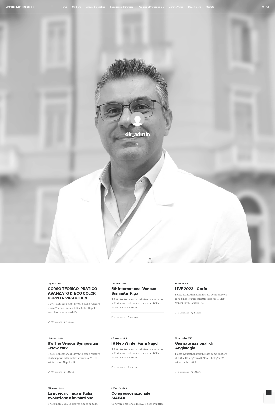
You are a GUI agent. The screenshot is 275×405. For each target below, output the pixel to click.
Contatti (210, 7)
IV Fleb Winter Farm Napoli (135, 343)
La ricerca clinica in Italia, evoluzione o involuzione (70, 395)
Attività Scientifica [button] (95, 7)
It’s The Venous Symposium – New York (73, 345)
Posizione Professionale (151, 7)
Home (64, 7)
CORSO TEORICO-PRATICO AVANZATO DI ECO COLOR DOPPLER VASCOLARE (72, 293)
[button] (263, 7)
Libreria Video (176, 7)
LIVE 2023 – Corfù (191, 288)
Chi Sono (76, 7)
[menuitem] (64, 7)
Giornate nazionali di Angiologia (194, 345)
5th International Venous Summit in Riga (133, 291)
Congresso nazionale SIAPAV (130, 395)
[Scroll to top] (268, 392)
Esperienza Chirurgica (121, 7)
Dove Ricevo (194, 7)
